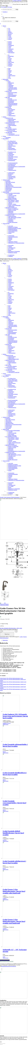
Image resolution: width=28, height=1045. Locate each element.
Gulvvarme (10, 463)
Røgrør (9, 487)
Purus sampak (11, 434)
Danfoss (10, 279)
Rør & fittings (6, 376)
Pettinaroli (10, 302)
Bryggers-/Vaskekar (12, 366)
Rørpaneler (10, 406)
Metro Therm (11, 299)
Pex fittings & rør (12, 378)
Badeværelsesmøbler (12, 330)
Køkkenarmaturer (12, 356)
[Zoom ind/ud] (0, 1043)
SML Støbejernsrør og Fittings (14, 454)
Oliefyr (9, 477)
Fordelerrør (10, 395)
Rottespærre (10, 450)
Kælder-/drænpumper (12, 459)
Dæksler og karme (12, 447)
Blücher (10, 271)
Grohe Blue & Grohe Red (13, 372)
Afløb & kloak (6, 429)
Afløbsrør (10, 440)
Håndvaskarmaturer (12, 332)
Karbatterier (10, 348)
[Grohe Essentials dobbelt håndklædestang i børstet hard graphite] (11, 828)
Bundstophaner (8, 425)
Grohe (9, 285)
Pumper (9, 470)
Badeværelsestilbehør (12, 340)
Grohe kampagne (7, 497)
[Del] (3, 1043)
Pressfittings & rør (12, 389)
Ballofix (10, 269)
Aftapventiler (8, 420)
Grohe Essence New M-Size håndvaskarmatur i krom (11, 678)
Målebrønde (10, 448)
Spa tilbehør (8, 374)
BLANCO (10, 270)
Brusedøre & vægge (12, 337)
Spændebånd (11, 405)
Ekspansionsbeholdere (13, 474)
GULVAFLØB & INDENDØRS (12, 430)
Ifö (8, 292)
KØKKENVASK (9, 355)
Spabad (9, 351)
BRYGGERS (8, 365)
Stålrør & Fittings (12, 383)
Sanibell (10, 308)
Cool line (10, 275)
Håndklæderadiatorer (12, 342)
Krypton (10, 296)
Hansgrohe (10, 288)
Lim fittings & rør (12, 401)
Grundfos (10, 287)
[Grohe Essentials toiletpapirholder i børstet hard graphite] (11, 741)
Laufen (9, 297)
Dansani (10, 280)
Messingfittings (11, 385)
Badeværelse (5, 316)
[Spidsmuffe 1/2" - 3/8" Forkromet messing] (11, 946)
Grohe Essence (11, 371)
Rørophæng (10, 411)
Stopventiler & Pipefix (13, 394)
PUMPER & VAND (9, 452)
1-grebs (21, 636)
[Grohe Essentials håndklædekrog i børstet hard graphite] (11, 769)
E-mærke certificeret (17, 0)
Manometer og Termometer (14, 488)
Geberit (9, 283)
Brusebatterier (11, 338)
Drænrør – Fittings (12, 441)
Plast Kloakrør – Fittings (13, 439)
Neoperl (10, 300)
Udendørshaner (8, 422)
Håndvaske (10, 331)
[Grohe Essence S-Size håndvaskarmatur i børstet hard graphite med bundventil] (11, 916)
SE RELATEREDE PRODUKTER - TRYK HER (11, 628)
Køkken (4, 354)
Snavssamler (8, 428)
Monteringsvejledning (4, 605)
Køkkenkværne (11, 361)
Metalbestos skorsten (12, 490)
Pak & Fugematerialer (13, 400)
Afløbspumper (11, 350)
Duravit (9, 281)
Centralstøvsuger (11, 485)
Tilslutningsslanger (12, 407)
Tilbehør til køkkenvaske (13, 359)
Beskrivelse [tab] (5, 640)
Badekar (10, 345)
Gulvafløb (10, 431)
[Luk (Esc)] (4, 1043)
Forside (1, 497)
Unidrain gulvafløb (12, 433)
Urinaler (10, 349)
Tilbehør (10, 327)
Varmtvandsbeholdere (12, 468)
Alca (9, 266)
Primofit (10, 384)
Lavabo (9, 298)
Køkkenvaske (11, 357)
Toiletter (10, 321)
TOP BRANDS (8, 370)
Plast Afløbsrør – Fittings (13, 437)
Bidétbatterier (11, 320)
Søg (6, 5)
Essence (25, 636)
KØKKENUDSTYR (10, 360)
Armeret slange (11, 410)
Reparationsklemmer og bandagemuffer (16, 403)
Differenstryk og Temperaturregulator (13, 424)
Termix (9, 309)
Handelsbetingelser (5, 966)
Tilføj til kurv (7, 634)
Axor (9, 268)
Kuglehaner (10, 393)
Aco (9, 265)
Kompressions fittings (12, 380)
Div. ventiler (10, 486)
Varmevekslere (11, 469)
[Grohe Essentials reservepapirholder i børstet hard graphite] (11, 798)
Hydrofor (10, 476)
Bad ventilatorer (11, 346)
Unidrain (10, 311)
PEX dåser (10, 382)
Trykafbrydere (11, 492)
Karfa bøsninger (11, 402)
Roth (9, 306)
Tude (9, 363)
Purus (9, 305)
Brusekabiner (11, 339)
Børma (9, 273)
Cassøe (9, 274)
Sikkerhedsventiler (9, 423)
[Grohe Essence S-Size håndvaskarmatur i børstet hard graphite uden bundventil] (11, 886)
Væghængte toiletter (12, 325)
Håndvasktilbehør (12, 333)
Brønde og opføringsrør (13, 446)
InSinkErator (11, 293)
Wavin (9, 315)
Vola (9, 314)
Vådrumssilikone (11, 353)
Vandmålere (10, 416)
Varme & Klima (6, 460)
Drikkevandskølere (12, 362)
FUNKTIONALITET (10, 367)
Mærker (4, 263)
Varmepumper (11, 473)
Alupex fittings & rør (12, 379)
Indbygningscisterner (12, 326)
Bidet (9, 319)
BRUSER (7, 334)
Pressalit (10, 303)
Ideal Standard (11, 289)
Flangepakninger (11, 413)
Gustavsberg (11, 286)
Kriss (9, 294)
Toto (9, 310)
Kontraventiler (8, 426)
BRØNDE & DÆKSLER (11, 445)
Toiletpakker (11, 322)
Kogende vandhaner (12, 368)
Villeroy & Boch (11, 313)
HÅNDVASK (8, 328)
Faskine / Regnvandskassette (14, 442)
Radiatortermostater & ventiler (14, 465)
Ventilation (10, 493)
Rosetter (10, 412)
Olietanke (10, 475)
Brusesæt (10, 336)
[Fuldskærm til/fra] (1, 1043)
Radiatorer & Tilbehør (13, 464)
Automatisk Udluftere (12, 479)
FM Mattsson (11, 282)
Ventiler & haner (6, 417)
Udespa (4, 373)
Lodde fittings (11, 391)
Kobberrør (10, 390)
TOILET (7, 317)
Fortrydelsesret (13, 966)
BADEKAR (8, 344)
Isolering (10, 483)
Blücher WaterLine (12, 435)
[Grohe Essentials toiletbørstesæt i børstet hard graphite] (11, 858)
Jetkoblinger (10, 458)
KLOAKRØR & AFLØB (11, 436)
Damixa (10, 276)
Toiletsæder (10, 323)
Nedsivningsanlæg (12, 453)
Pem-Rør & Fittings (12, 396)
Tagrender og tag (11, 414)
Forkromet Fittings (12, 386)
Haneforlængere (11, 397)
